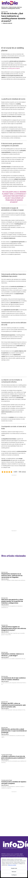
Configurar (14, 874)
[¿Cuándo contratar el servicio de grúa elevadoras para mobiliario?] (14, 747)
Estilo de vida (4, 7)
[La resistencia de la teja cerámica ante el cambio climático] (14, 669)
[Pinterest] (10, 25)
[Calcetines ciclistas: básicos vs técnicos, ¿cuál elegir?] (14, 645)
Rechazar (14, 871)
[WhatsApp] (13, 25)
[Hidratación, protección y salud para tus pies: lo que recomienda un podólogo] (14, 720)
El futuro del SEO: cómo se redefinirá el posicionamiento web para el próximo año (13, 705)
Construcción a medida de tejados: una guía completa (14, 782)
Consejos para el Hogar (6, 754)
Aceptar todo (14, 868)
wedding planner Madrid (14, 68)
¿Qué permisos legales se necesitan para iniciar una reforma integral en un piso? (13, 628)
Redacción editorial (7, 23)
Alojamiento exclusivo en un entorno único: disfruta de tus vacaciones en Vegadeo (11, 575)
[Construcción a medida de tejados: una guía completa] (14, 773)
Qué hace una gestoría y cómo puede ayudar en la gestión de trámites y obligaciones (12, 601)
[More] (16, 25)
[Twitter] (7, 25)
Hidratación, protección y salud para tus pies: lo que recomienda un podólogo (14, 730)
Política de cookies (12, 865)
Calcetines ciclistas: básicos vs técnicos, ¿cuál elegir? (12, 654)
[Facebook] (4, 25)
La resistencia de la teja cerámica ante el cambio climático (13, 679)
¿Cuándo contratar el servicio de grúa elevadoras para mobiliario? (13, 757)
